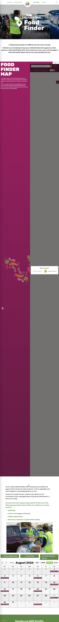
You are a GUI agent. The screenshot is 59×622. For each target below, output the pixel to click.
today (12, 563)
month (50, 562)
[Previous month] (2, 562)
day (37, 562)
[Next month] (6, 562)
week (43, 562)
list (56, 562)
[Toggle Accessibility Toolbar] (2, 308)
